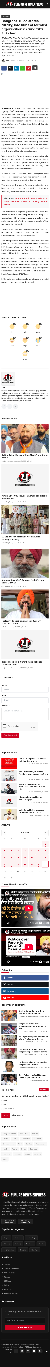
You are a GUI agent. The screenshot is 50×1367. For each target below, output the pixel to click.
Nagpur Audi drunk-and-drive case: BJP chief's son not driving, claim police (25, 201)
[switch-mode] (47, 1351)
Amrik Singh (5, 502)
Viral (20, 1144)
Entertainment (8, 1144)
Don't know (8, 1109)
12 (25, 857)
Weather (37, 1139)
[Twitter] (22, 1351)
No (5, 1104)
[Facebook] (16, 1351)
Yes (5, 1100)
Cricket (29, 1144)
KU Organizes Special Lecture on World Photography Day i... (20, 538)
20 (32, 864)
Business (33, 1149)
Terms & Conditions (11, 1269)
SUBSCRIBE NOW (25, 1327)
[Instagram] (28, 1351)
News (23, 1149)
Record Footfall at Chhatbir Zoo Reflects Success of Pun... (21, 663)
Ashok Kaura (6, 627)
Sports (27, 1154)
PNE (3, 387)
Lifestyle (37, 1154)
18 (18, 864)
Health (5, 1149)
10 (11, 857)
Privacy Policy (9, 1273)
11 (18, 857)
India (5, 1159)
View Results (17, 1115)
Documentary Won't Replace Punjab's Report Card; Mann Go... (23, 581)
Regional (23, 1250)
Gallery (6, 1285)
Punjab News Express (9, 461)
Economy (6, 1154)
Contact (6, 1265)
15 (45, 857)
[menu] (3, 4)
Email (3, 695)
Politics (5, 1139)
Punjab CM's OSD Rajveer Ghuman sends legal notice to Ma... (24, 497)
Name (4, 685)
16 (4, 864)
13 (32, 857)
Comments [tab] (8, 677)
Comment (5, 706)
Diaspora (7, 1244)
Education (26, 1139)
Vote (6, 1115)
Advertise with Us (10, 1293)
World (14, 1149)
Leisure (18, 1244)
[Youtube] (34, 1351)
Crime (15, 1139)
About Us (7, 1289)
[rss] (40, 1351)
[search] (47, 4)
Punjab (35, 1134)
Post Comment (10, 735)
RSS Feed (7, 1281)
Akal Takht (24, 1134)
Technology (40, 1144)
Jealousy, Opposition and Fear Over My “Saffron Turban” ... (21, 622)
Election (18, 1154)
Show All (43, 1089)
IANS (31, 1080)
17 (11, 864)
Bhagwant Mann (9, 1134)
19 (25, 864)
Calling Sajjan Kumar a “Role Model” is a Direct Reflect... (24, 456)
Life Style (34, 1250)
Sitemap (6, 1277)
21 (38, 864)
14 (39, 857)
